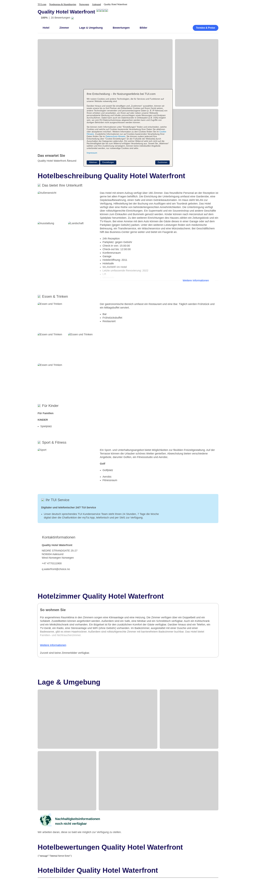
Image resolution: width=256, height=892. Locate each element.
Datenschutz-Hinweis (115, 136)
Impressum (92, 153)
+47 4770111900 (52, 563)
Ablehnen (93, 162)
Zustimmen (162, 162)
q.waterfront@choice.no (56, 569)
